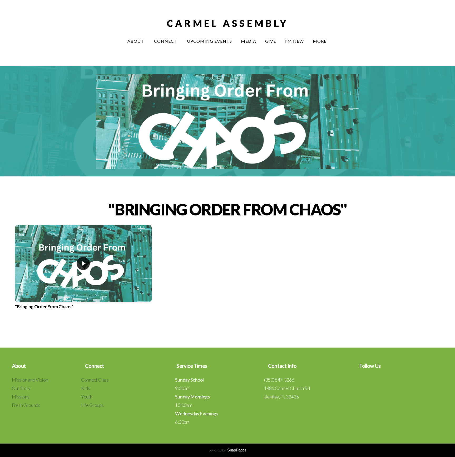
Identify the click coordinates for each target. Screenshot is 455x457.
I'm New (294, 41)
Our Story (21, 388)
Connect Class (95, 380)
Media (248, 41)
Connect (166, 41)
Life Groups (92, 405)
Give (270, 41)
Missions (20, 397)
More (320, 41)
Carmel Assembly (227, 23)
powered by (227, 450)
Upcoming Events (209, 41)
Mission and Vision (30, 380)
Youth (86, 397)
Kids (85, 388)
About (136, 41)
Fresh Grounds (26, 405)
